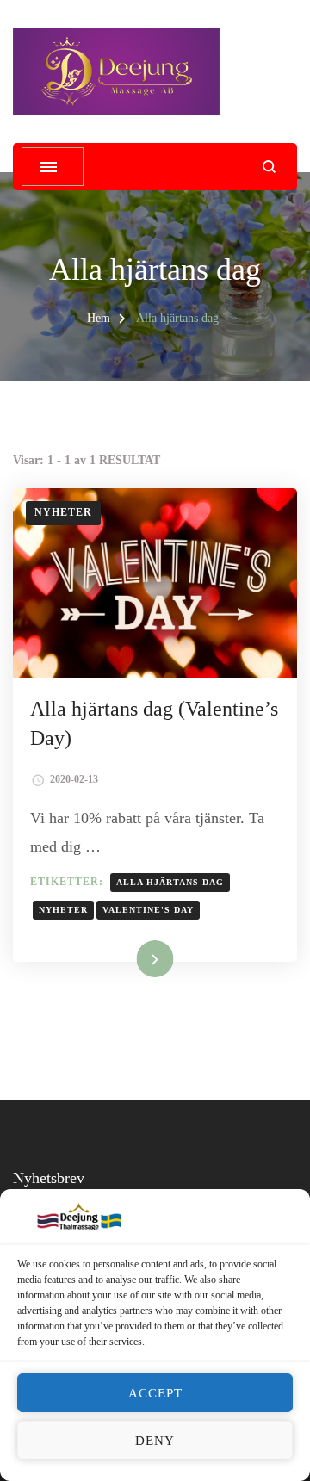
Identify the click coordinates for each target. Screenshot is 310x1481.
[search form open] (269, 166)
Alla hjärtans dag (170, 882)
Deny (155, 1440)
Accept (155, 1393)
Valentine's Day (148, 909)
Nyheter (63, 512)
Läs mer (134, 958)
